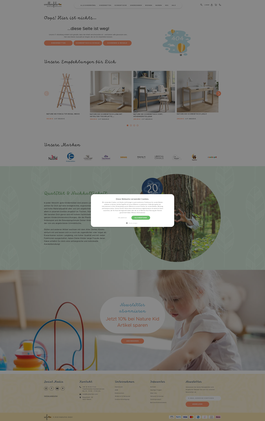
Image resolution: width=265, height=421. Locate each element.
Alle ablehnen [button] (122, 217)
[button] (132, 223)
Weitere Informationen (138, 212)
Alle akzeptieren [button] (141, 217)
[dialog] (132, 210)
